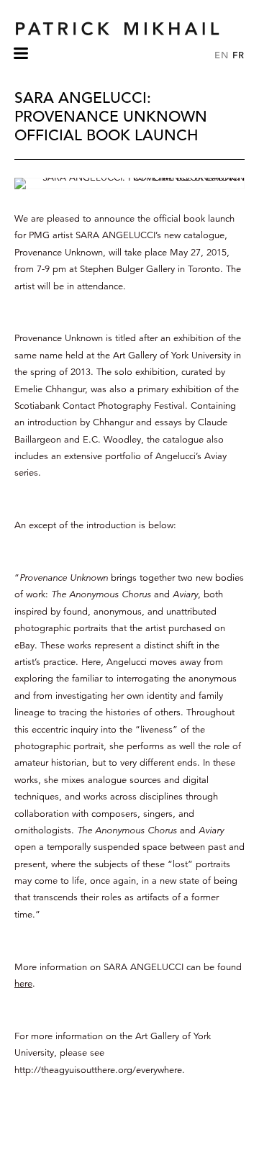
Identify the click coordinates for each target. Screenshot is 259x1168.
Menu (21, 60)
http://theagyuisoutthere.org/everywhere (98, 1070)
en (221, 55)
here (23, 984)
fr (238, 55)
